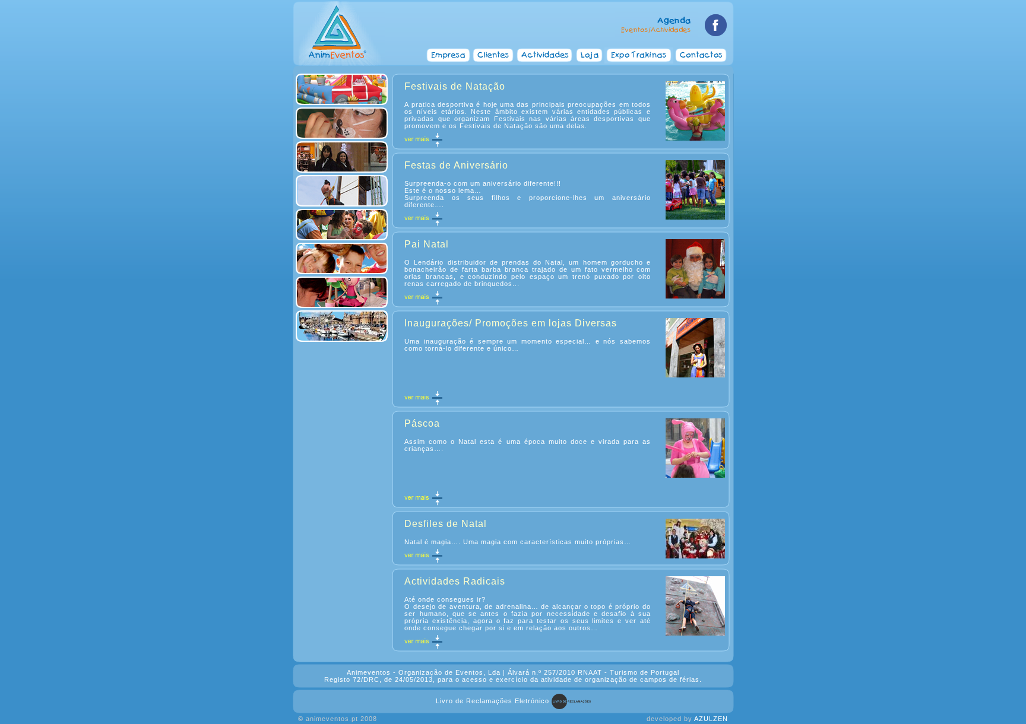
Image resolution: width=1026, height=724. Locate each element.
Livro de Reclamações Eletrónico (492, 700)
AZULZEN (711, 718)
